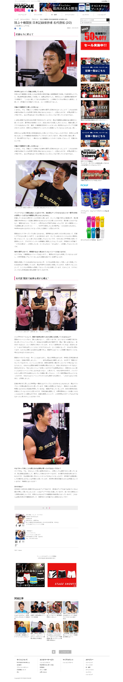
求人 (18, 672)
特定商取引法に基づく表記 (47, 665)
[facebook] (15, 525)
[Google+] (15, 544)
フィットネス (38, 14)
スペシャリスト (70, 14)
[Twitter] (19, 525)
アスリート (35, 19)
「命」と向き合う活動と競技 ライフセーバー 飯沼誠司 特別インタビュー (54, 615)
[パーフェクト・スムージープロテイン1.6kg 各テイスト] (95, 198)
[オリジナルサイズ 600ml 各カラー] (95, 227)
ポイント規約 (43, 669)
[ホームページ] (15, 541)
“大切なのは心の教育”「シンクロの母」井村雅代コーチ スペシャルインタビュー (21, 635)
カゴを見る (104, 1)
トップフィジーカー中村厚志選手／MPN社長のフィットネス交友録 (38, 615)
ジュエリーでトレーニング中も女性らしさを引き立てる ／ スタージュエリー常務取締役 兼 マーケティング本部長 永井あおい (54, 637)
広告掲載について (21, 669)
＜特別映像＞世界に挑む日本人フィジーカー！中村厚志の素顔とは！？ (70, 635)
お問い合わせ (43, 672)
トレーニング (22, 14)
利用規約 (42, 667)
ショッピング (102, 14)
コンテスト (85, 14)
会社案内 (19, 665)
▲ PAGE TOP (65, 652)
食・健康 (54, 14)
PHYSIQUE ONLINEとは (23, 662)
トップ (16, 19)
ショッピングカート (68, 662)
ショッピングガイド (45, 662)
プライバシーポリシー (22, 667)
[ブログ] (23, 525)
